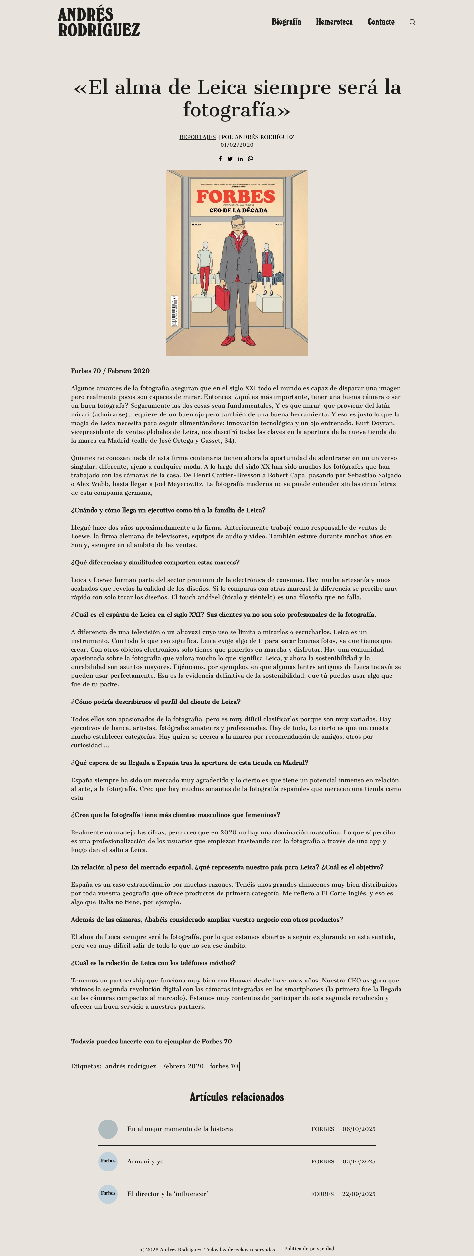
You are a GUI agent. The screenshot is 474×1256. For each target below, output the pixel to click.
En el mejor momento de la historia (180, 1129)
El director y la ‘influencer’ (167, 1194)
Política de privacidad (309, 1249)
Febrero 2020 (183, 1066)
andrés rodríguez (130, 1066)
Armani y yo (145, 1161)
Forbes (323, 1129)
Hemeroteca (334, 21)
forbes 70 (224, 1066)
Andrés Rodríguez (99, 21)
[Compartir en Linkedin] (240, 159)
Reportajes (197, 137)
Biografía (286, 21)
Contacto (381, 21)
